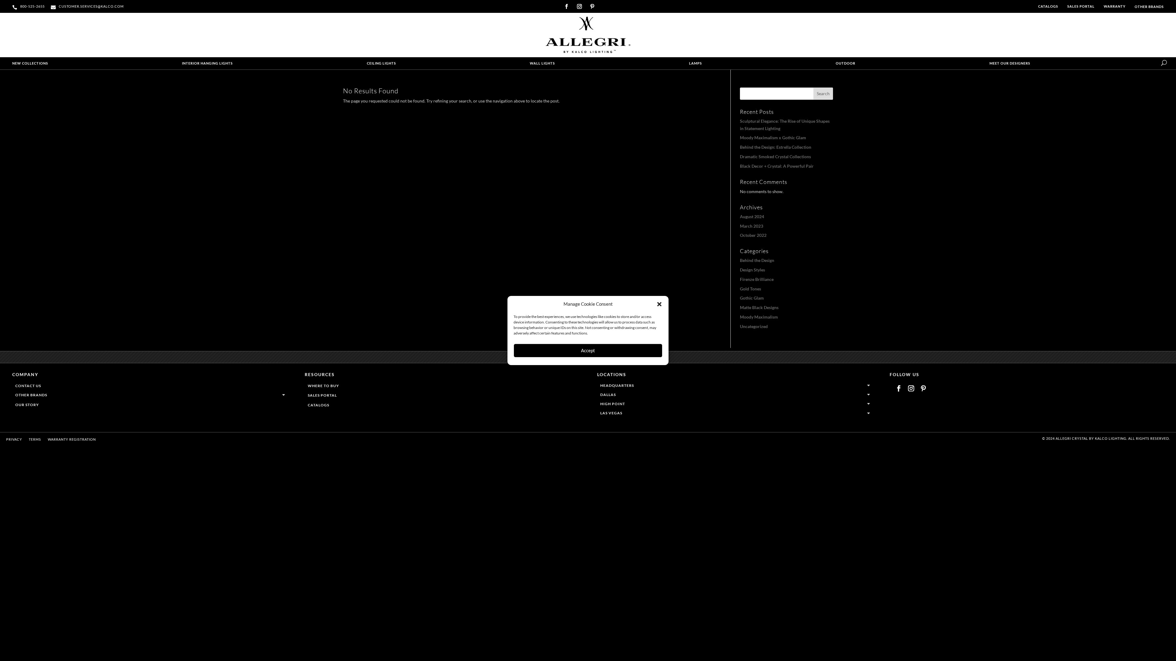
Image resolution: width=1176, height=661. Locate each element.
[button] (659, 304)
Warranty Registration (72, 439)
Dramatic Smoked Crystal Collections (775, 156)
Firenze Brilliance (757, 279)
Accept (588, 350)
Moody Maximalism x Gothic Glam (773, 137)
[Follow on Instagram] (579, 6)
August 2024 (752, 216)
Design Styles (752, 269)
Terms (35, 439)
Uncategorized (754, 326)
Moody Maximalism (759, 316)
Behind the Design (757, 260)
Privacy (14, 439)
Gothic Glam (752, 298)
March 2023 (751, 226)
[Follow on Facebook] (566, 6)
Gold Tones (750, 288)
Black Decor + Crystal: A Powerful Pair (777, 166)
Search (823, 93)
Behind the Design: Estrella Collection (775, 147)
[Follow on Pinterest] (592, 6)
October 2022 (753, 235)
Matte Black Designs (759, 307)
